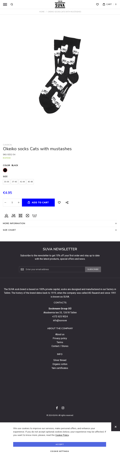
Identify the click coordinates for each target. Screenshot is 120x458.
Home (41, 12)
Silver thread (59, 360)
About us (59, 334)
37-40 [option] (14, 182)
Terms (60, 342)
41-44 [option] (22, 182)
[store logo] (60, 4)
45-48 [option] (30, 182)
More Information (14, 223)
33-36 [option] (6, 182)
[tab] (60, 223)
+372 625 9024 (60, 316)
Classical (7, 145)
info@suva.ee (60, 320)
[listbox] (60, 170)
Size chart (9, 230)
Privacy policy (60, 338)
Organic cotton (60, 364)
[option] (5, 170)
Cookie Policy (62, 435)
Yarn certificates (60, 368)
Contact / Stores (60, 346)
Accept (60, 444)
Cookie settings (59, 451)
